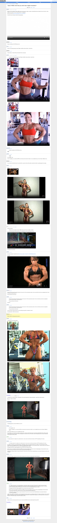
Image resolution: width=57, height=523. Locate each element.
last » (34, 7)
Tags (40, 2)
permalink (11, 42)
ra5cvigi (8, 425)
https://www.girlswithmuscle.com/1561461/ (19, 13)
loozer (7, 46)
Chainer (8, 290)
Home (6, 2)
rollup (7, 497)
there (7, 226)
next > (32, 7)
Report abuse (32, 521)
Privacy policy (27, 521)
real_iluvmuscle (9, 421)
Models (29, 2)
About (24, 521)
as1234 (8, 9)
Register (55, 0)
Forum (51, 2)
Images (17, 2)
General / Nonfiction (12, 3)
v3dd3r (8, 436)
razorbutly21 (8, 395)
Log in (53, 0)
